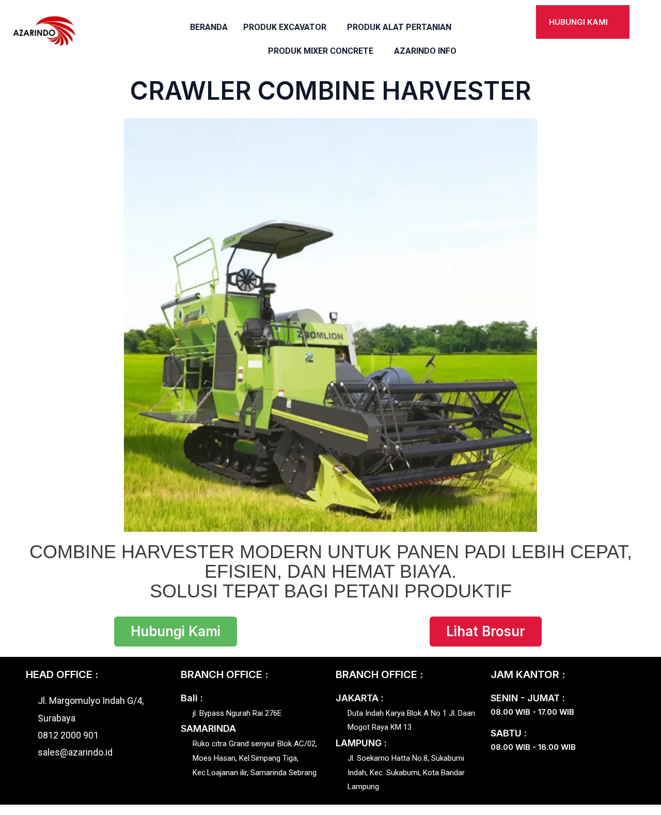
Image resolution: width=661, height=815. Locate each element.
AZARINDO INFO (425, 51)
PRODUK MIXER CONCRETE (320, 51)
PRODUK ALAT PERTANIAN (399, 27)
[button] (287, 27)
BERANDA (209, 27)
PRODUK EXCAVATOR (284, 27)
